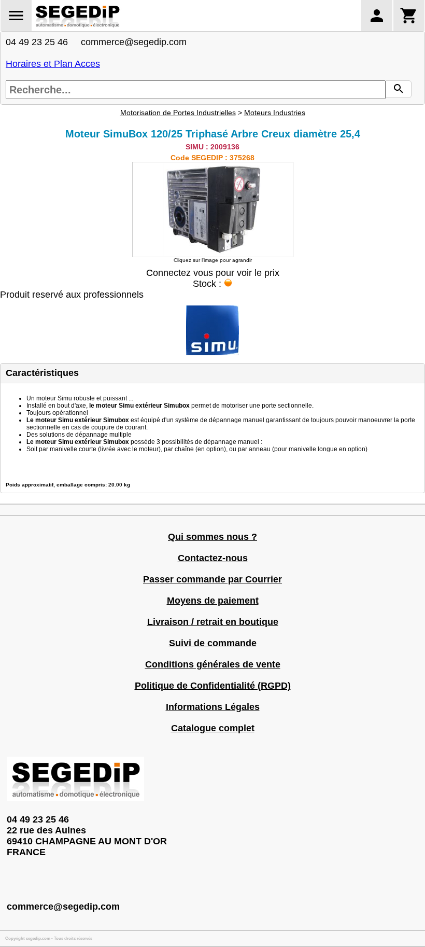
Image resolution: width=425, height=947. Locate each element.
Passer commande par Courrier (212, 579)
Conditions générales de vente (212, 664)
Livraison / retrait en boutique (212, 622)
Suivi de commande (213, 643)
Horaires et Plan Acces (53, 64)
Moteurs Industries (274, 112)
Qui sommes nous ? (212, 537)
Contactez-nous (213, 558)
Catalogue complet (212, 728)
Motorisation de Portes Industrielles (178, 112)
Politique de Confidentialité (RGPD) (213, 685)
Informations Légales (213, 707)
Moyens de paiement (213, 600)
